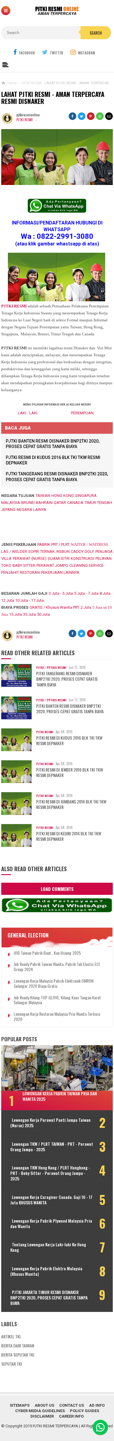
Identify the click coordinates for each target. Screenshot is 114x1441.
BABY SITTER (23, 565)
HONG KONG (62, 495)
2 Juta (86, 607)
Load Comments (57, 888)
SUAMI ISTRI (59, 558)
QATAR (60, 502)
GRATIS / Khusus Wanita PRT (54, 607)
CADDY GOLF (82, 551)
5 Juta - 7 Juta (86, 593)
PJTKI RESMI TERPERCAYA (55, 1426)
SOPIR (33, 551)
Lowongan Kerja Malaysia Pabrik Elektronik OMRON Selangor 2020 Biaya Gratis (53, 983)
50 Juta (43, 614)
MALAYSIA (10, 502)
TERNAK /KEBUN (55, 551)
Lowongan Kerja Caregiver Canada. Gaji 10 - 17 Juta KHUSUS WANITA (51, 1199)
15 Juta (15, 614)
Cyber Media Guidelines (40, 1410)
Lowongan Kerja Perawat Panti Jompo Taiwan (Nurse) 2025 (50, 1122)
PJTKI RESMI (24, 119)
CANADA (75, 502)
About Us (44, 1405)
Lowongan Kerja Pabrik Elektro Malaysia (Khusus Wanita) (46, 1271)
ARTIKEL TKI (10, 1336)
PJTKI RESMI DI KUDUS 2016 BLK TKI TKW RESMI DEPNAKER (69, 740)
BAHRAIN (44, 502)
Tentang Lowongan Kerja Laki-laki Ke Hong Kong (48, 1247)
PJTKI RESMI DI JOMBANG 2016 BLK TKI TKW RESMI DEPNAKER (71, 804)
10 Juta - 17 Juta (29, 600)
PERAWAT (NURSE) (30, 558)
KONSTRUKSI (82, 558)
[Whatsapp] (100, 1427)
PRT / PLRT (60, 544)
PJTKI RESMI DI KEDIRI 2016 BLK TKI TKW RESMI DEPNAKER (68, 836)
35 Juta (29, 614)
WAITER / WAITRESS (89, 544)
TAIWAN (43, 495)
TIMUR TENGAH (98, 502)
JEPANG (8, 509)
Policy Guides (84, 1410)
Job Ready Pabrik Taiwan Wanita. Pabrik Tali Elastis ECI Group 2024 (57, 967)
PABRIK (43, 544)
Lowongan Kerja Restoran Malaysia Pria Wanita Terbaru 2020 (57, 1016)
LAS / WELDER (14, 551)
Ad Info (97, 1405)
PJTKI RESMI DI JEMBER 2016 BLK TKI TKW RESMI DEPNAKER (69, 772)
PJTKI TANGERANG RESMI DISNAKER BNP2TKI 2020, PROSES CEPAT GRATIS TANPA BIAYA (67, 679)
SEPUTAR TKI (11, 1364)
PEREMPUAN (82, 413)
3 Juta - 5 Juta (61, 593)
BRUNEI (28, 502)
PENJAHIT (10, 572)
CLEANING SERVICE (86, 565)
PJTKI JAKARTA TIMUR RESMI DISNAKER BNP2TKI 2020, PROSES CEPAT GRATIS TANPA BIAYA (49, 1297)
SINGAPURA (86, 495)
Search (96, 33)
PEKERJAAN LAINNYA (60, 572)
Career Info (71, 1416)
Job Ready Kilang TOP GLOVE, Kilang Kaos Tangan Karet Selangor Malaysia (57, 1000)
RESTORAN (30, 572)
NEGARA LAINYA (31, 509)
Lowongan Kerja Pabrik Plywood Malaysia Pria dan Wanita (51, 1223)
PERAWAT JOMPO (52, 565)
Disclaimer (42, 1416)
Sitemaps (19, 1405)
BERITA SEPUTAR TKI (17, 1354)
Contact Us (71, 1405)
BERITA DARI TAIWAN (17, 1345)
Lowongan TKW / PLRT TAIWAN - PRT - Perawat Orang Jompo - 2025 (51, 1146)
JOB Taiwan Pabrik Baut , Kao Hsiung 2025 (47, 953)
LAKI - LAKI (27, 413)
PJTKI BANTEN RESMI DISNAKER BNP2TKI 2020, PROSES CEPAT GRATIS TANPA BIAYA (70, 708)
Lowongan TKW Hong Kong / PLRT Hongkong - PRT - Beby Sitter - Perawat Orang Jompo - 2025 (50, 1173)
